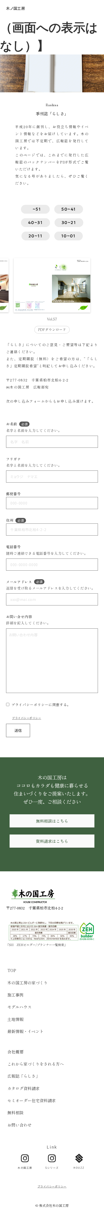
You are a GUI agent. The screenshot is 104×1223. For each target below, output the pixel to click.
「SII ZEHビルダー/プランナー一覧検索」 (36, 945)
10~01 (68, 236)
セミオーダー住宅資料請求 (31, 1100)
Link (52, 1147)
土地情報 (15, 1019)
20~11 (36, 236)
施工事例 (15, 995)
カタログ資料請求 (23, 1088)
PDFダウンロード (52, 329)
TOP (11, 970)
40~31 (35, 222)
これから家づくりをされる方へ (35, 1064)
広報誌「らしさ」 (23, 1076)
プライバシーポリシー (26, 718)
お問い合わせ (19, 1125)
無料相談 (15, 1112)
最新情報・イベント (25, 1031)
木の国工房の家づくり (27, 983)
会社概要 (15, 1052)
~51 (35, 209)
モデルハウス (19, 1007)
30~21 (69, 222)
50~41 (68, 209)
